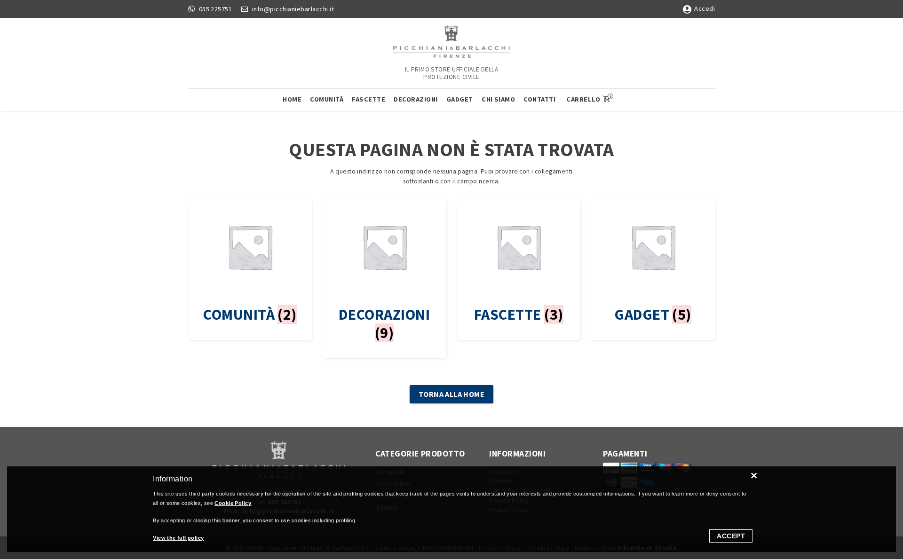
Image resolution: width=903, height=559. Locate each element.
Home (292, 99)
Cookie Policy (232, 503)
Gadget (459, 99)
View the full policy (178, 538)
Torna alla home (452, 394)
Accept (731, 536)
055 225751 (215, 9)
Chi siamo (498, 99)
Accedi (704, 8)
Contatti (539, 99)
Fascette (368, 99)
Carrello (588, 98)
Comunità (326, 99)
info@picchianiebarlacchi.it (293, 9)
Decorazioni (416, 99)
